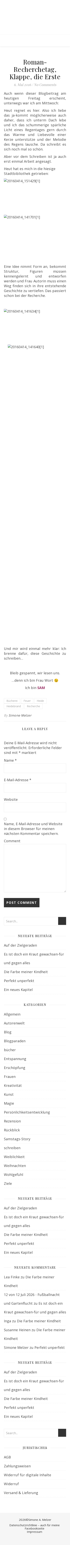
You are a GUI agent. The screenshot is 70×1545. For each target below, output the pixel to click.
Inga (7, 1321)
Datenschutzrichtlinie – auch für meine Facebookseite (34, 1526)
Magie (9, 1103)
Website (11, 799)
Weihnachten (15, 1165)
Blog (7, 1032)
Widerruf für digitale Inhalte (27, 1475)
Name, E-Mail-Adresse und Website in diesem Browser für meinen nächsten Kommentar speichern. (33, 828)
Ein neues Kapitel (18, 989)
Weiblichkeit (14, 1156)
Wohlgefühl (13, 1174)
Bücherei (12, 701)
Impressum (34, 1532)
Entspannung (15, 1058)
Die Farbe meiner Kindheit (26, 971)
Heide (40, 701)
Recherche (33, 706)
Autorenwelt (14, 1023)
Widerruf (11, 1483)
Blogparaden (14, 1041)
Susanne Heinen (17, 1330)
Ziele (8, 1183)
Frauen (10, 1076)
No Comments (45, 84)
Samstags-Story (17, 1139)
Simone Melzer (20, 715)
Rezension (12, 1121)
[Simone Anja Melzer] (35, 17)
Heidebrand (13, 706)
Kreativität (13, 1085)
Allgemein (12, 1014)
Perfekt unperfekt (19, 980)
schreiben (12, 1147)
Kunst (9, 1094)
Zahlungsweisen (17, 1466)
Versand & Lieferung (21, 1492)
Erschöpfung (14, 1067)
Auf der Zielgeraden (20, 945)
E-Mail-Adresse (17, 780)
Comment (12, 841)
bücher (10, 1049)
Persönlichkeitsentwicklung (27, 1112)
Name (10, 760)
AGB (7, 1457)
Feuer (27, 701)
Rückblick (12, 1130)
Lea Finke (12, 1277)
